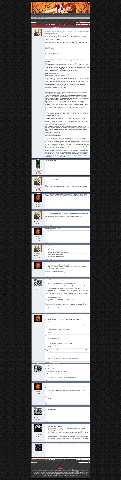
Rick (38, 277)
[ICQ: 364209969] (50, 174)
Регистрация (64, 13)
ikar (38, 159)
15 (60, 442)
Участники (78, 20)
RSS (88, 20)
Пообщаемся (43, 24)
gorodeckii (39, 23)
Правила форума (82, 20)
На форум (45, 13)
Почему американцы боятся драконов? (50, 24)
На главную (36, 13)
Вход (73, 13)
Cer (38, 27)
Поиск (87, 20)
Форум (32, 24)
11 (61, 363)
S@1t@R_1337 (38, 442)
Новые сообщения (73, 20)
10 (61, 313)
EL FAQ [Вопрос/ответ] (54, 13)
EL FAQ (46, 17)
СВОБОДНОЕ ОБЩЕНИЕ (37, 24)
